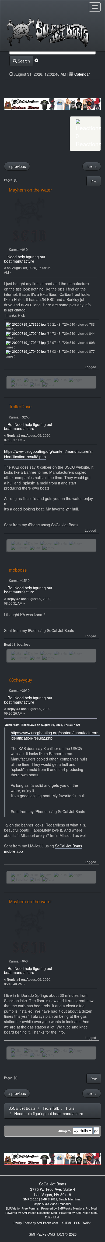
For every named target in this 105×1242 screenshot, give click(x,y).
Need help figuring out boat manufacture (24, 258)
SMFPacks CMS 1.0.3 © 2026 (52, 1234)
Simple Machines (70, 1199)
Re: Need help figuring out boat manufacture (28, 426)
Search (23, 61)
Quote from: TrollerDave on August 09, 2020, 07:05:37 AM (42, 725)
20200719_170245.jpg (28, 334)
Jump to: (65, 1131)
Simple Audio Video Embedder (52, 1204)
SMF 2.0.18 (30, 1199)
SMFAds (10, 1208)
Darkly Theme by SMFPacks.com (35, 1223)
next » (91, 166)
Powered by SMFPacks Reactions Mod (31, 1212)
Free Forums (30, 1208)
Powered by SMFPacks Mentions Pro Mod (69, 1208)
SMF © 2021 (49, 1199)
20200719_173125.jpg (28, 324)
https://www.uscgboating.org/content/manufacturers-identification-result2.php (48, 454)
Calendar (82, 74)
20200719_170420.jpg (28, 352)
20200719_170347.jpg (28, 343)
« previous (17, 166)
